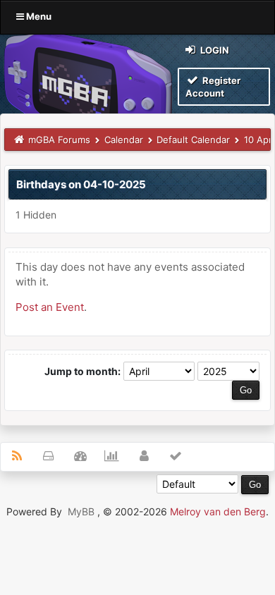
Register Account (212, 87)
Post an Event (50, 307)
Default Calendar (193, 139)
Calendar (123, 139)
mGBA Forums (59, 139)
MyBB (81, 511)
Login (213, 50)
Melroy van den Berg (218, 511)
